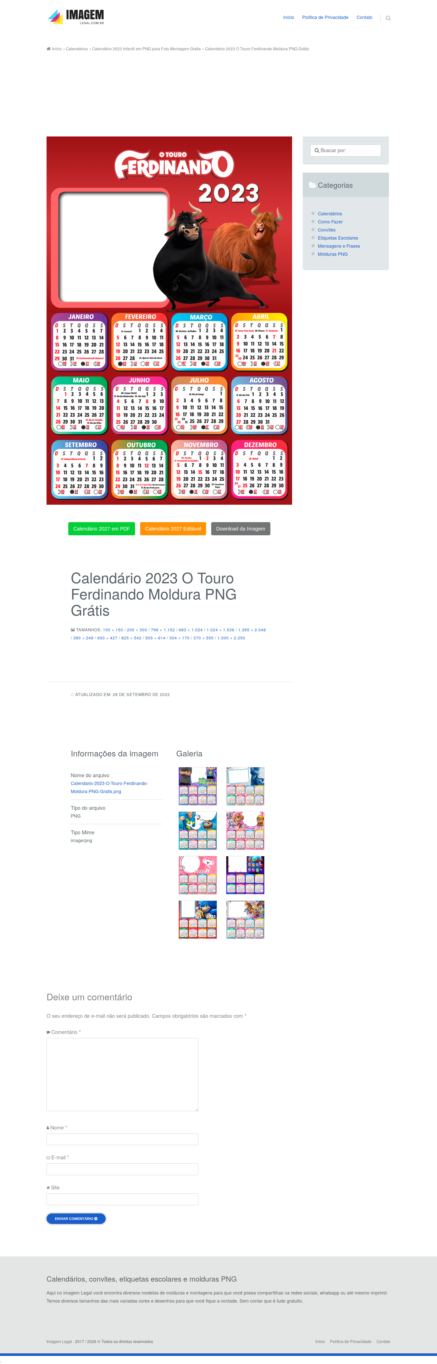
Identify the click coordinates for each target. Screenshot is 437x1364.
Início (288, 17)
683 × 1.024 (191, 629)
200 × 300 (137, 629)
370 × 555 (203, 637)
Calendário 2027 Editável (173, 528)
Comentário (66, 1031)
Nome (58, 1127)
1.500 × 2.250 (231, 637)
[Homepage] (76, 17)
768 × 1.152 (163, 629)
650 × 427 (107, 637)
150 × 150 (113, 629)
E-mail (60, 1157)
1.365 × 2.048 (252, 629)
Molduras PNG (333, 254)
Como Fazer (330, 221)
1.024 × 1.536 (220, 629)
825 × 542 (131, 637)
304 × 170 (179, 637)
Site (55, 1187)
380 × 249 (83, 637)
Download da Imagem (240, 528)
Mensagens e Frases (339, 246)
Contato (365, 17)
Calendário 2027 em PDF (101, 528)
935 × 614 (155, 637)
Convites (327, 229)
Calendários (330, 213)
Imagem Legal (59, 1341)
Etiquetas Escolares (338, 238)
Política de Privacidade (325, 17)
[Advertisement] (218, 90)
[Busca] (384, 12)
